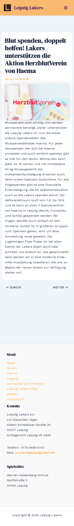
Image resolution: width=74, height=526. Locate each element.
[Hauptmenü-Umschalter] (65, 8)
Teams (12, 373)
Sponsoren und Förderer (25, 383)
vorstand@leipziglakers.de (35, 452)
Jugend (12, 378)
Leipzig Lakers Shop (22, 389)
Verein (11, 368)
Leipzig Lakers (28, 8)
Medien (12, 394)
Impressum (16, 399)
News (11, 363)
